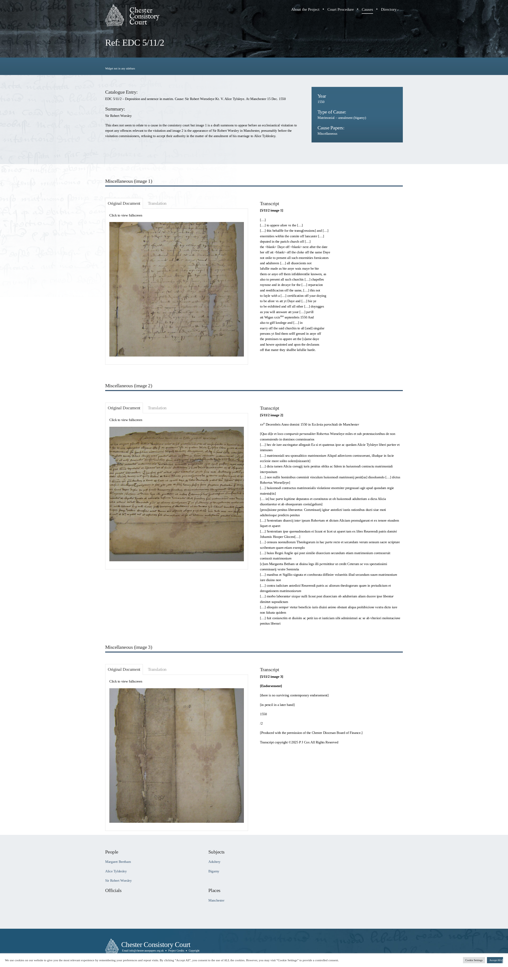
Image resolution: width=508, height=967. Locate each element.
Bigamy (213, 871)
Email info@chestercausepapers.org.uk (143, 950)
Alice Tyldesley (116, 871)
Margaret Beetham (118, 862)
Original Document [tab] (124, 203)
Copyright (194, 950)
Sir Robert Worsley (118, 880)
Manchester (216, 900)
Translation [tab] (157, 203)
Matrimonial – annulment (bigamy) (342, 118)
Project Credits (176, 950)
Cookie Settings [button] (474, 960)
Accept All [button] (495, 960)
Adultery (214, 862)
